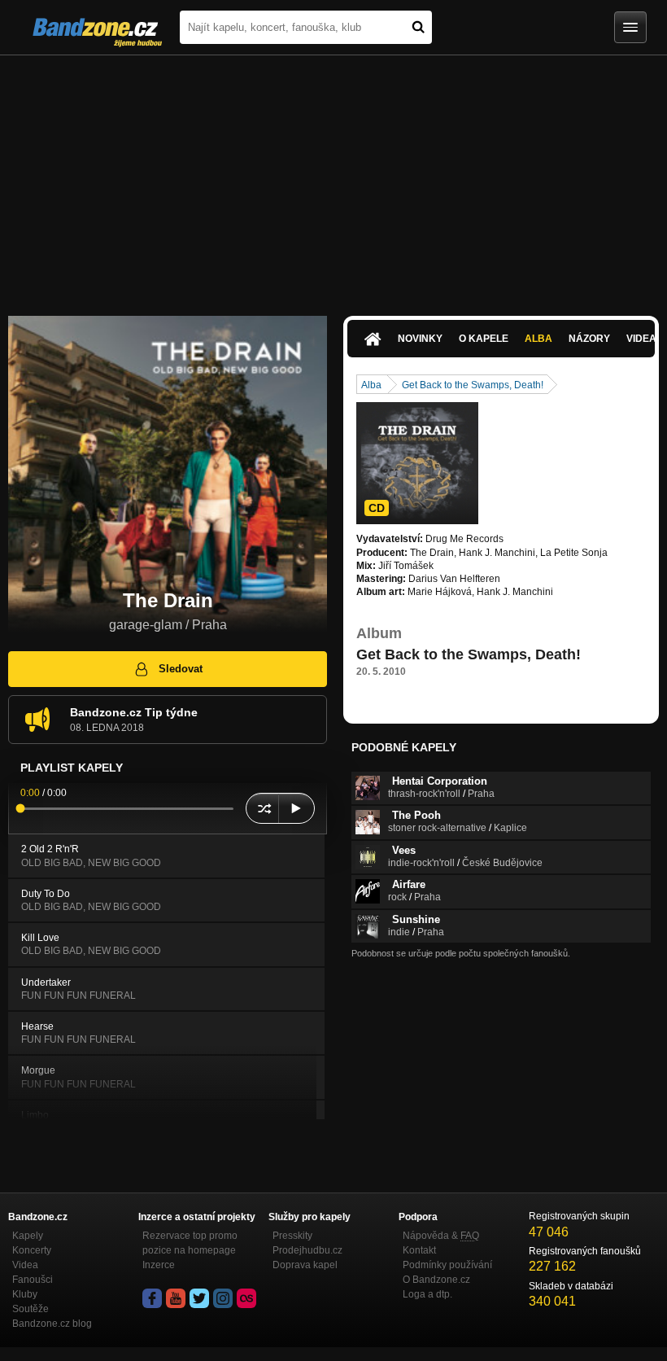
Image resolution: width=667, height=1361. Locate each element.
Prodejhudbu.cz (307, 1250)
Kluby (24, 1294)
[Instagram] (223, 1298)
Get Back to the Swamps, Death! (472, 385)
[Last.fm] (246, 1298)
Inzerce (158, 1265)
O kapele (483, 338)
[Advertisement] (333, 177)
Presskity (292, 1235)
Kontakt (419, 1250)
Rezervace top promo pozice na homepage (190, 1243)
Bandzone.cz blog (52, 1323)
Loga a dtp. (427, 1294)
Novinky (420, 338)
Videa (25, 1265)
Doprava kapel (305, 1265)
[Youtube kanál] (175, 1298)
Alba (538, 338)
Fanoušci (32, 1279)
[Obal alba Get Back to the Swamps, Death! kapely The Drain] (417, 463)
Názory (589, 338)
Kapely (27, 1235)
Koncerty (31, 1250)
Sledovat (181, 669)
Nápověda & (441, 1235)
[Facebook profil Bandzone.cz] (152, 1298)
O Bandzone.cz (436, 1279)
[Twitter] (199, 1298)
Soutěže (30, 1309)
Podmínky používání (447, 1265)
